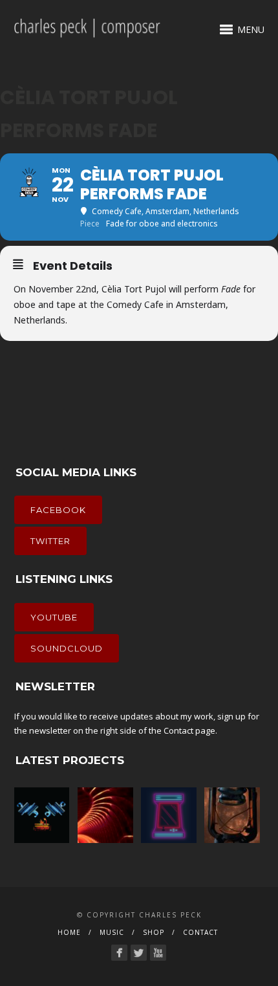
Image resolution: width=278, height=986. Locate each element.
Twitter (50, 541)
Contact (178, 730)
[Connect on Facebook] (119, 953)
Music (112, 932)
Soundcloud (66, 648)
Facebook (58, 510)
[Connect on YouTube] (158, 953)
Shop (153, 932)
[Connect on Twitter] (139, 953)
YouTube (54, 617)
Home (69, 932)
